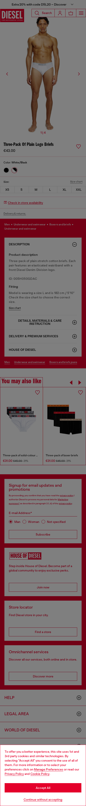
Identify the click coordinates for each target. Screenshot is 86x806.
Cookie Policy (39, 774)
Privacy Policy (14, 774)
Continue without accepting (43, 799)
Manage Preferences (48, 769)
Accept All (43, 788)
